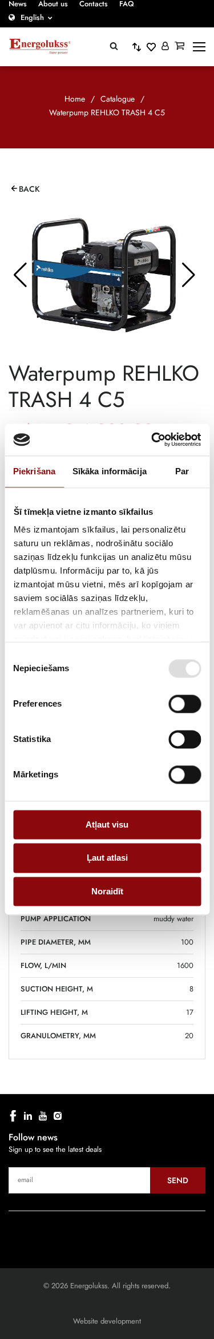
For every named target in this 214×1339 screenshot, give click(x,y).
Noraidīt (107, 891)
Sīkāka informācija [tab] (109, 471)
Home (74, 98)
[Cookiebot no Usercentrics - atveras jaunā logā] (152, 439)
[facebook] (13, 1115)
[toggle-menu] (199, 46)
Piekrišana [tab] (34, 471)
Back (29, 189)
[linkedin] (28, 1115)
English (32, 17)
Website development (107, 1321)
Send (177, 1180)
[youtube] (42, 1115)
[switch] (184, 704)
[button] (20, 275)
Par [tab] (182, 471)
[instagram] (57, 1115)
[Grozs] (179, 47)
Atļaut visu (107, 824)
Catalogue (117, 98)
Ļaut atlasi (107, 858)
